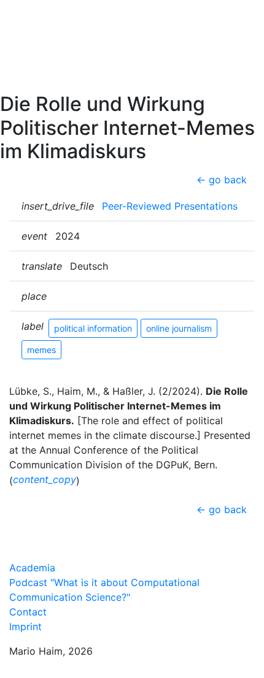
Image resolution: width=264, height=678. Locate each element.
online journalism (179, 328)
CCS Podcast (46, 61)
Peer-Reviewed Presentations (170, 206)
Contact (33, 80)
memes (41, 350)
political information (93, 328)
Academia (32, 568)
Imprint (25, 626)
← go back (221, 179)
